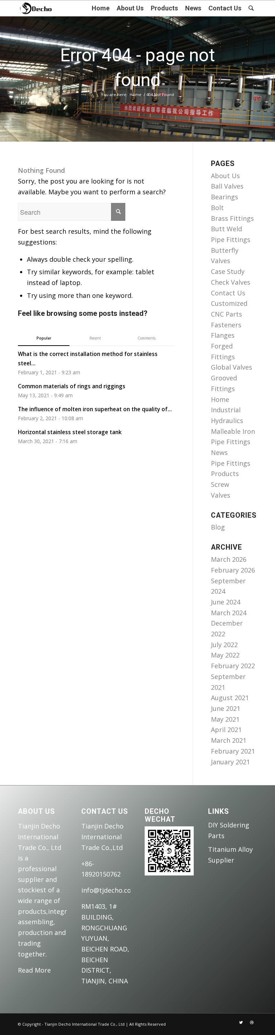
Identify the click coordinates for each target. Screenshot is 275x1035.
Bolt (217, 207)
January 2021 (230, 762)
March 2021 (228, 740)
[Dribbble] (251, 1022)
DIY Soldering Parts (228, 830)
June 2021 (225, 708)
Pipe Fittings (230, 463)
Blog (218, 527)
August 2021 (230, 697)
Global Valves (231, 367)
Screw (220, 484)
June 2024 (225, 602)
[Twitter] (241, 1022)
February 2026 (233, 570)
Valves (220, 495)
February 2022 (233, 665)
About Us (225, 175)
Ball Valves (227, 186)
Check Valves (230, 282)
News (219, 452)
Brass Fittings (232, 218)
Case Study (228, 271)
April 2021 (226, 729)
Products (225, 473)
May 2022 (225, 655)
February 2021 (233, 751)
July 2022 (224, 644)
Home (135, 94)
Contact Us (228, 293)
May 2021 (225, 719)
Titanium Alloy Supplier (230, 854)
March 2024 (228, 612)
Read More (34, 970)
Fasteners (226, 325)
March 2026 (228, 559)
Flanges (223, 335)
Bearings (224, 197)
